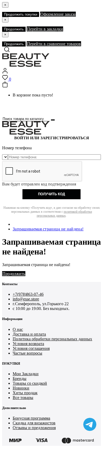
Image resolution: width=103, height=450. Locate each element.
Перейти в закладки (45, 29)
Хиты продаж (25, 393)
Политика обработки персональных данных (52, 339)
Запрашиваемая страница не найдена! (48, 229)
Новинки (21, 388)
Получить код (51, 194)
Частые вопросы (27, 353)
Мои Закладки (26, 374)
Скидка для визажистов (34, 423)
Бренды (19, 378)
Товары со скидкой (30, 383)
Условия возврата (28, 343)
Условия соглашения (31, 348)
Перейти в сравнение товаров (54, 43)
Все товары (23, 397)
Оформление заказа (58, 14)
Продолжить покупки (20, 14)
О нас (18, 329)
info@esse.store (26, 299)
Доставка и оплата (29, 334)
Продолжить (14, 29)
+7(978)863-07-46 (28, 294)
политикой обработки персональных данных (64, 213)
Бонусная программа (31, 418)
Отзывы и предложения (34, 427)
